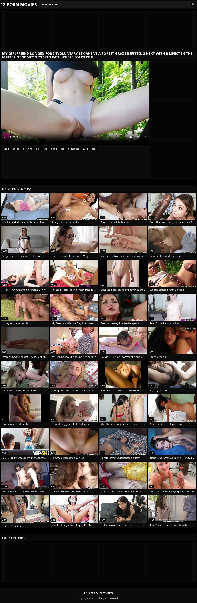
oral (94, 148)
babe (54, 148)
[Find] (193, 4)
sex (38, 148)
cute (85, 148)
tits (45, 148)
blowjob (27, 148)
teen (6, 148)
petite (16, 148)
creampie (73, 148)
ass (62, 148)
